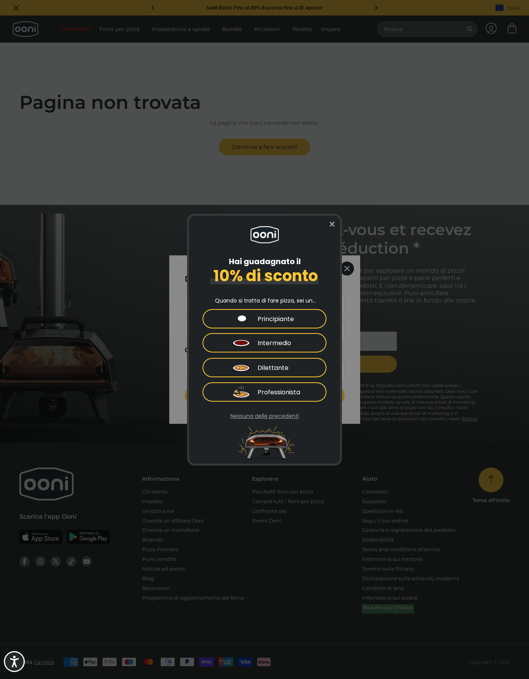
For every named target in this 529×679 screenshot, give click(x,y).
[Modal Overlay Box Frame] (264, 340)
